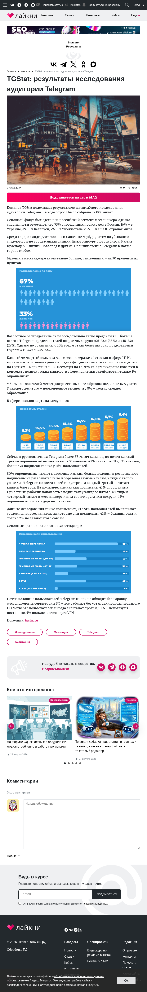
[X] (73, 64)
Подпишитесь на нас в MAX (73, 197)
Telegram (93, 632)
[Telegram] (63, 64)
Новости (47, 15)
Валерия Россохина (73, 44)
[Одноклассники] (83, 64)
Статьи (69, 15)
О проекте (129, 950)
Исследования (25, 632)
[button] (65, 763)
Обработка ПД (17, 949)
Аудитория (22, 641)
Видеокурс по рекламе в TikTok (99, 953)
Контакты (129, 956)
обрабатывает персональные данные (79, 976)
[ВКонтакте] (53, 64)
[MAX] (93, 64)
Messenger (61, 632)
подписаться (107, 894)
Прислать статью (129, 965)
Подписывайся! (55, 669)
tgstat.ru (31, 620)
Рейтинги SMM (97, 961)
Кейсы (116, 15)
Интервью (93, 15)
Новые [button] (12, 856)
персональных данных (95, 903)
